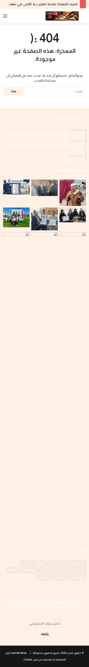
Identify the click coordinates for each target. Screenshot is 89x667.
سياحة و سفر (77, 570)
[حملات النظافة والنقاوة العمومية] (44, 188)
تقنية (26, 563)
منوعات (42, 577)
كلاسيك (13, 570)
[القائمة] (5, 17)
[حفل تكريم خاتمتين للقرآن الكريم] (72, 193)
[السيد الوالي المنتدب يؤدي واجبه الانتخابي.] (44, 386)
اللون (52, 563)
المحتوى (39, 563)
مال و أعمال (77, 577)
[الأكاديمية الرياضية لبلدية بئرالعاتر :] (16, 187)
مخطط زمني (58, 577)
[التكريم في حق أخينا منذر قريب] (72, 386)
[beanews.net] (62, 16)
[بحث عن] (84, 17)
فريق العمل (29, 570)
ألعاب (64, 563)
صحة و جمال (57, 570)
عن (43, 570)
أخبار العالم (78, 563)
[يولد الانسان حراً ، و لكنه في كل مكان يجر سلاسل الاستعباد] (44, 219)
